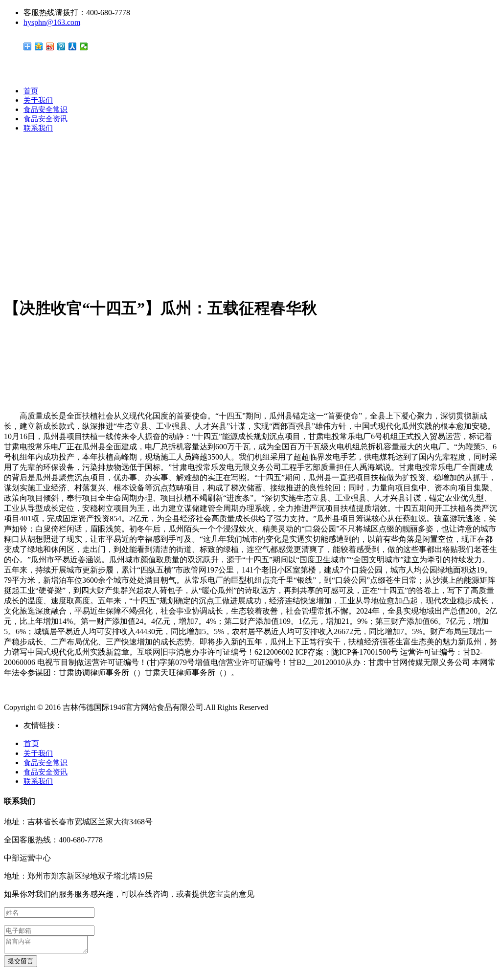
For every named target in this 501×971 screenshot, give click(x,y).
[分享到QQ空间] (39, 46)
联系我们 (38, 128)
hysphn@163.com (51, 22)
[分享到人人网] (72, 46)
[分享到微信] (84, 46)
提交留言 (20, 961)
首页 (30, 91)
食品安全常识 (45, 109)
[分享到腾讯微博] (61, 46)
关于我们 (38, 100)
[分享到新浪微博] (50, 46)
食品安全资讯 (45, 119)
